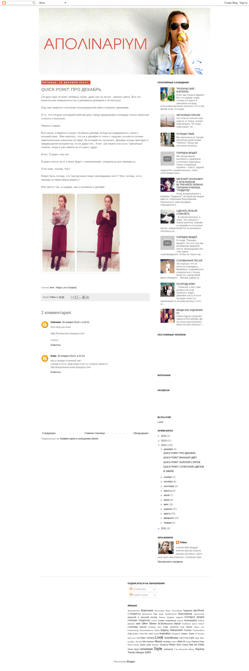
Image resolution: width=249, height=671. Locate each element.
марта (167, 513)
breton (201, 624)
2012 (164, 445)
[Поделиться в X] (80, 297)
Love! (160, 422)
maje (197, 638)
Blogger (131, 661)
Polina (53, 297)
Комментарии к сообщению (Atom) (79, 438)
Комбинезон (171, 614)
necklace (167, 641)
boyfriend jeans (189, 624)
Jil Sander (199, 634)
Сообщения (139, 589)
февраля (169, 518)
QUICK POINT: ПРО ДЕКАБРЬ (179, 453)
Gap (130, 633)
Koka (53, 356)
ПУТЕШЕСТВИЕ (185, 134)
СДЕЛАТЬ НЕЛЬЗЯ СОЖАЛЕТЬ (186, 212)
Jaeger (184, 633)
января (168, 522)
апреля (168, 509)
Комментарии (140, 595)
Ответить (56, 345)
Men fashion (148, 641)
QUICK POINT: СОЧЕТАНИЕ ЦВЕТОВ (183, 466)
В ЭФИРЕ (168, 471)
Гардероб (187, 610)
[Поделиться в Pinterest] (87, 297)
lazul (130, 638)
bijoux (177, 623)
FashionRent (198, 630)
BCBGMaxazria (165, 623)
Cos (182, 627)
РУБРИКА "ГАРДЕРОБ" (139, 620)
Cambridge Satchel (137, 627)
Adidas (201, 621)
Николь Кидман (166, 617)
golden (135, 634)
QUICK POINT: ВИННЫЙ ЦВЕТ (180, 457)
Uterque (140, 652)
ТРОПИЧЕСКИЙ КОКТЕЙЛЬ (185, 90)
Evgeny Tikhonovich (172, 630)
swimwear (168, 649)
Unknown (56, 322)
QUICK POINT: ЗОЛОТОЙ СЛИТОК (181, 462)
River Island (182, 644)
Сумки (161, 620)
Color (165, 627)
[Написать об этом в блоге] (76, 297)
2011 (164, 528)
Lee (134, 638)
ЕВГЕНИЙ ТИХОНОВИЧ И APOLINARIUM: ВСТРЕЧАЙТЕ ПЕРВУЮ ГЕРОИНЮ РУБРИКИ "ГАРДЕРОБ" (189, 185)
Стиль (154, 621)
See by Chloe (196, 644)
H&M (151, 634)
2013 (164, 440)
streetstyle (146, 649)
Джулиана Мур (149, 614)
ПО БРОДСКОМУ (185, 284)
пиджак (179, 617)
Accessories (190, 620)
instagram (175, 634)
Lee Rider (141, 638)
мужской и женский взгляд (142, 617)
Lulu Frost (184, 638)
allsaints (131, 624)
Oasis (188, 642)
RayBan (155, 645)
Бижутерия (147, 610)
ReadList (164, 644)
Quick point (145, 644)
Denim (189, 627)
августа (168, 490)
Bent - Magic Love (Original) (63, 287)
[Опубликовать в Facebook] (84, 297)
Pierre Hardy (133, 645)
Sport (136, 649)
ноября (168, 477)
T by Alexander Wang (184, 649)
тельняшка (170, 620)
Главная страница (95, 433)
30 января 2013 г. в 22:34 (71, 356)
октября (168, 481)
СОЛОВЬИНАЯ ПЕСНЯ (189, 260)
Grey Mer (143, 634)
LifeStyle (150, 638)
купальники (199, 614)
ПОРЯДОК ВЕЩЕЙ (186, 153)
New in (181, 641)
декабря (169, 449)
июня (167, 500)
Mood (158, 641)
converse (174, 627)
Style (158, 649)
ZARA (148, 652)
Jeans (191, 633)
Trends (131, 652)
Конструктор (185, 613)
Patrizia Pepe (198, 641)
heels (156, 634)
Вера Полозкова (174, 611)
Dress (157, 630)
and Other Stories (146, 623)
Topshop (199, 649)
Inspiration (165, 633)
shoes (130, 649)
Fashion (188, 630)
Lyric (191, 637)
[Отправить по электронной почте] (73, 297)
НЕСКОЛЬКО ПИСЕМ (188, 115)
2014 (164, 436)
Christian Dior (154, 627)
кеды (161, 614)
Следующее (49, 433)
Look (159, 637)
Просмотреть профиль (170, 561)
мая (166, 504)
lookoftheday (171, 637)
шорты (180, 621)
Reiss (172, 644)
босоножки (159, 611)
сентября (169, 486)
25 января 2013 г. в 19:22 (75, 322)
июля (167, 495)
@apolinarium (134, 611)
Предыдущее (141, 433)
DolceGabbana (146, 630)
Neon (174, 642)
